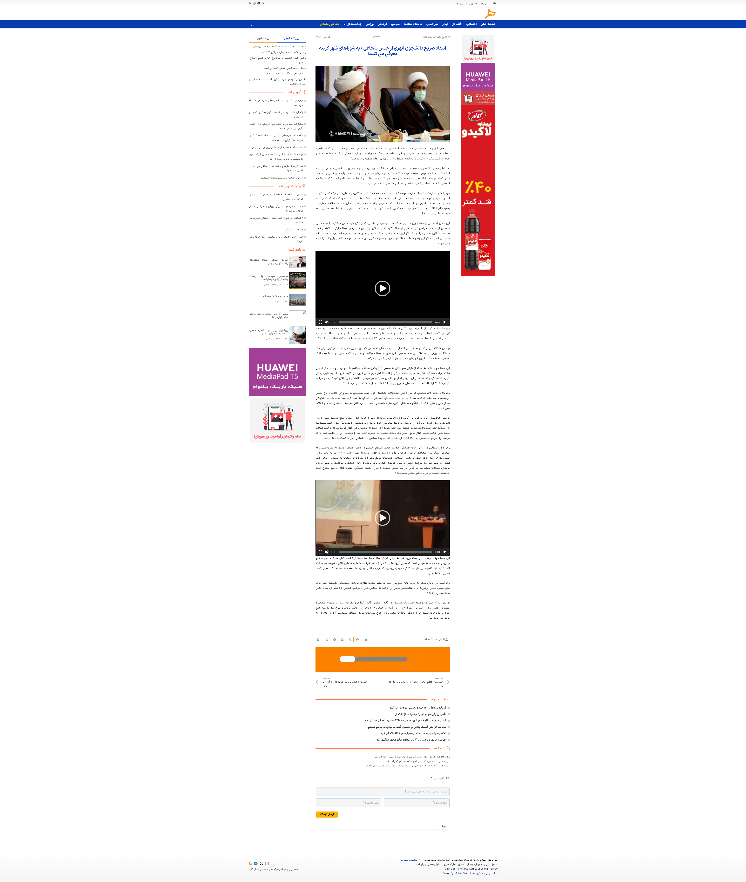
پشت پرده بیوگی (294, 230)
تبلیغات (483, 3)
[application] (382, 288)
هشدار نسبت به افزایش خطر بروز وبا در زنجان (277, 147)
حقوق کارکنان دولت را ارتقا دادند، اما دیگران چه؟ (268, 316)
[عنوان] (490, 13)
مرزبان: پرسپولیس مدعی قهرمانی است (285, 68)
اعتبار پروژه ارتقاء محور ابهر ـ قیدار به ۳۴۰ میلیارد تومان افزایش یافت (404, 720)
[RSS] (250, 3)
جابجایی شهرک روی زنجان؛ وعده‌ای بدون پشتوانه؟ (268, 277)
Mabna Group (462, 873)
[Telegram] (258, 3)
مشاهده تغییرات (409, 860)
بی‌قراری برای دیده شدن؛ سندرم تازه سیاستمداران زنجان (268, 331)
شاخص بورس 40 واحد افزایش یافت (286, 74)
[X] (263, 3)
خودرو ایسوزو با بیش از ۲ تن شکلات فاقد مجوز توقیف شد (411, 740)
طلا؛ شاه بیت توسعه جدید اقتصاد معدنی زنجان (279, 47)
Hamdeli (450, 869)
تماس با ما (471, 3)
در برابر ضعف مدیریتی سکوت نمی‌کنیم (282, 178)
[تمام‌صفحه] (320, 322)
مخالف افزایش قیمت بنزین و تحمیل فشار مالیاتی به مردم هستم (407, 727)
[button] (345, 24)
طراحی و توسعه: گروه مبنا (484, 873)
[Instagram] (254, 3)
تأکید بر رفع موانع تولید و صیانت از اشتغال (420, 714)
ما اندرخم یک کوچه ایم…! (273, 297)
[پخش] (445, 322)
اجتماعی (377, 36)
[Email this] (365, 639)
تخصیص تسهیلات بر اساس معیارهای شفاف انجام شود (413, 733)
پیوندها (459, 3)
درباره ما (493, 3)
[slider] (385, 322)
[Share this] (357, 639)
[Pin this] (334, 639)
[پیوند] (250, 24)
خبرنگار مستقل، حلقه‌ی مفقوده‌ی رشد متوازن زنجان (268, 261)
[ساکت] (327, 322)
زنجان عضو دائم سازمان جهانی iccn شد (283, 52)
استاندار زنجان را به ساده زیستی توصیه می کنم (418, 708)
